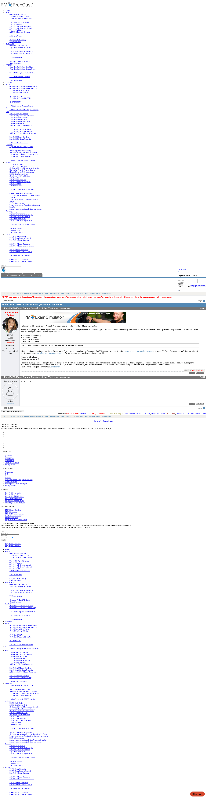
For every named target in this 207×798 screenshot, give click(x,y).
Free (7, 112)
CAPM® (9, 65)
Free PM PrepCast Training (18, 114)
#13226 (202, 308)
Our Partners (9, 461)
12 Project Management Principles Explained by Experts (28, 734)
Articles (8, 162)
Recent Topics (15, 275)
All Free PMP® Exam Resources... (21, 125)
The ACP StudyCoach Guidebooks (21, 51)
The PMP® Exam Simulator (19, 22)
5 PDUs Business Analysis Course (21, 106)
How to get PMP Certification (19, 176)
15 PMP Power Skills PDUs (19, 90)
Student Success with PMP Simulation (22, 160)
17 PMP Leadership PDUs (18, 92)
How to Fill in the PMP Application (21, 172)
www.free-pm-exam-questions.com (50, 353)
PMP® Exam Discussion (18, 236)
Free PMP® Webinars (16, 123)
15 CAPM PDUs (15, 102)
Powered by (98, 421)
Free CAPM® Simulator (13, 499)
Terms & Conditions (12, 463)
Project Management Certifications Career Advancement (28, 736)
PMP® (8, 13)
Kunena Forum (108, 421)
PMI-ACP (65, 428)
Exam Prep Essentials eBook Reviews (22, 224)
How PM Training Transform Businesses (23, 152)
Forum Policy (28, 275)
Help (7, 474)
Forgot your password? (13, 544)
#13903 (202, 377)
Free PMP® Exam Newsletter (19, 121)
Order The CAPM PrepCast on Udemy (22, 69)
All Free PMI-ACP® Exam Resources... (23, 133)
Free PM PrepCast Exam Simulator (21, 116)
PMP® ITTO (14, 178)
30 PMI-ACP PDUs (16, 96)
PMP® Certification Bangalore (20, 182)
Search (38, 275)
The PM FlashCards (16, 30)
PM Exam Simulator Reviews (19, 217)
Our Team (8, 457)
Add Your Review (15, 228)
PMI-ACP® (10, 44)
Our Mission (9, 459)
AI (7, 108)
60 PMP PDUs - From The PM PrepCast (23, 86)
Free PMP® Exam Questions (19, 240)
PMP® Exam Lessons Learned (20, 238)
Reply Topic (8, 300)
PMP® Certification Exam (18, 174)
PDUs (8, 84)
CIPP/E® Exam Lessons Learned (20, 261)
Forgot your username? (198, 286)
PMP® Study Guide (16, 164)
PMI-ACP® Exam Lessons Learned (21, 246)
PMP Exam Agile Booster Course (20, 18)
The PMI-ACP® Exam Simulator (20, 53)
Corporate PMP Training (17, 40)
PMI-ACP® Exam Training (14, 514)
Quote (202, 373)
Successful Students (16, 232)
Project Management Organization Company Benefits (27, 740)
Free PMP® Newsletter (13, 493)
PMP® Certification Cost (18, 166)
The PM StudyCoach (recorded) (20, 26)
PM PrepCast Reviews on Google (21, 215)
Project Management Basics (14, 501)
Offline (10, 338)
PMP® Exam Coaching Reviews (20, 221)
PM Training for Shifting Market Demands (23, 154)
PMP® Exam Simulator (13, 510)
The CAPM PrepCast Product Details (22, 73)
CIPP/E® (9, 82)
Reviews (9, 211)
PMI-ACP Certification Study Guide (21, 189)
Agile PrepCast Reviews (17, 219)
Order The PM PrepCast (17, 14)
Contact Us (9, 472)
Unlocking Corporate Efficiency (20, 151)
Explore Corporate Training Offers (21, 147)
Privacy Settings (10, 485)
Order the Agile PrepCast (18, 46)
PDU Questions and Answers (19, 256)
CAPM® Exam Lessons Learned (20, 252)
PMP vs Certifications (16, 203)
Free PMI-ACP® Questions (14, 497)
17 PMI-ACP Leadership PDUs (20, 98)
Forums (5, 275)
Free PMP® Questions (13, 495)
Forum (8, 234)
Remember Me (185, 287)
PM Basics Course (15, 36)
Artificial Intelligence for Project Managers (23, 110)
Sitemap (8, 478)
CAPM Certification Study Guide (20, 193)
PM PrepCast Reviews (17, 213)
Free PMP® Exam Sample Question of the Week (92, 293)
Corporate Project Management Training (19, 480)
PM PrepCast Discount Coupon (16, 484)
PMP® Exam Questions (17, 180)
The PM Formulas (15, 24)
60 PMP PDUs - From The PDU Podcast (23, 88)
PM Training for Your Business (20, 156)
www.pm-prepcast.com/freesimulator (139, 351)
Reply (198, 373)
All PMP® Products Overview (19, 32)
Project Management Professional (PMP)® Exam (29, 293)
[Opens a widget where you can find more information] (197, 794)
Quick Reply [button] (192, 373)
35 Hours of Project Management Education (24, 168)
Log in (3, 540)
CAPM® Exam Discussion (18, 250)
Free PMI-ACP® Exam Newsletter (21, 131)
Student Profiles (14, 230)
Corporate (9, 145)
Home (8, 11)
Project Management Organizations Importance (25, 209)
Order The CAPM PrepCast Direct (21, 67)
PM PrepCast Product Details (19, 16)
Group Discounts (15, 42)
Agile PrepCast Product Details (20, 47)
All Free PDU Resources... (18, 143)
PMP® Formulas (15, 184)
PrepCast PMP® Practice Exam (16, 520)
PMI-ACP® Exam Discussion (19, 244)
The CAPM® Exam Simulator (19, 77)
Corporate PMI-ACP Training (19, 61)
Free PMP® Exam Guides (18, 119)
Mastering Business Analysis (15, 503)
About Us (8, 455)
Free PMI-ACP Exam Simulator (20, 129)
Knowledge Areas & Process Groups (22, 170)
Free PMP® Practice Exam (18, 117)
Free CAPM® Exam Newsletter (20, 139)
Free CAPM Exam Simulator (19, 137)
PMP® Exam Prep (11, 518)
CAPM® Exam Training (13, 516)
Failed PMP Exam (15, 186)
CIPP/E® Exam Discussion (18, 259)
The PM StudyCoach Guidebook (20, 28)
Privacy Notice (10, 465)
